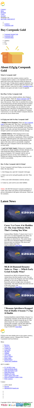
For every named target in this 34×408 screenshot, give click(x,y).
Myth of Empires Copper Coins (13, 377)
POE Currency (8, 379)
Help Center (7, 358)
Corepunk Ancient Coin (11, 34)
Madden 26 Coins (9, 374)
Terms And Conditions (10, 361)
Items (2, 11)
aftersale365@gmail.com (11, 388)
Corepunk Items (9, 37)
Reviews (6, 345)
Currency (3, 9)
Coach (2, 14)
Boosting (3, 12)
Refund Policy (8, 359)
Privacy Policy (8, 356)
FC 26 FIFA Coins (9, 367)
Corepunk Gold (8, 36)
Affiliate (6, 353)
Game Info (7, 350)
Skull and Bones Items (10, 369)
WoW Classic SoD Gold (11, 375)
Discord (6, 386)
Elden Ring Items (9, 372)
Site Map (7, 351)
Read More (18, 245)
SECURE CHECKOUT (8, 19)
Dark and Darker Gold (10, 370)
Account (3, 16)
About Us (7, 346)
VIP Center (7, 355)
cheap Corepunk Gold (23, 98)
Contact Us (7, 348)
